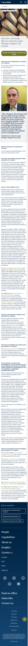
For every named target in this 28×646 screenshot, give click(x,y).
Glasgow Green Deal (13, 325)
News (3, 561)
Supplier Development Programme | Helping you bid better (13, 483)
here (6, 406)
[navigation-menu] (25, 2)
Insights (5, 6)
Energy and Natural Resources (11, 516)
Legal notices (14, 614)
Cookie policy (14, 617)
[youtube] (18, 583)
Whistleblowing (14, 623)
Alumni (3, 570)
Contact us (7, 603)
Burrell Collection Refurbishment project (11, 294)
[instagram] (14, 578)
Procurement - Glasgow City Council (12, 453)
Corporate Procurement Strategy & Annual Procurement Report (12, 488)
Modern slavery (14, 620)
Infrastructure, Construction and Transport (11, 511)
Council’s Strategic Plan (11, 349)
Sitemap (13, 630)
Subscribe (7, 598)
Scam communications (14, 626)
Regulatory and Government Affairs (12, 521)
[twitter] (23, 578)
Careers (5, 552)
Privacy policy (14, 611)
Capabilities (8, 537)
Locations (4, 557)
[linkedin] (9, 583)
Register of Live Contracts (11, 459)
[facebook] (4, 578)
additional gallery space (8, 302)
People (5, 532)
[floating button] (24, 619)
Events (3, 566)
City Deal (22, 251)
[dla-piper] (6, 2)
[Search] (21, 2)
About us (6, 542)
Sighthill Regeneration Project (12, 268)
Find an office (9, 593)
